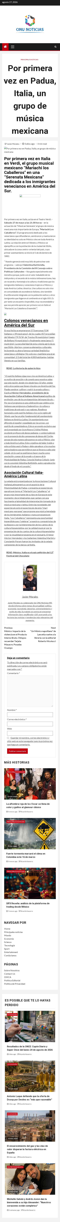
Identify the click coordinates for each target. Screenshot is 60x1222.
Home (7, 928)
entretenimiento (15, 1167)
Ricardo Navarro (27, 812)
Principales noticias (29, 60)
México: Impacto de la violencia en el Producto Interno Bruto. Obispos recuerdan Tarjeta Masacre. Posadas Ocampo (15, 637)
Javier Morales (13, 144)
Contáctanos (10, 955)
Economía (9, 938)
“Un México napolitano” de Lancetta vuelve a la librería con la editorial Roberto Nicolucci (43, 634)
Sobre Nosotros (12, 970)
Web (9, 728)
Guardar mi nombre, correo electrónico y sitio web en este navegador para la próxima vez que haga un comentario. (30, 741)
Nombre (12, 710)
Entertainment (11, 952)
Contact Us (9, 973)
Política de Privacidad (14, 983)
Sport (6, 948)
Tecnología (9, 945)
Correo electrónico (17, 719)
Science (7, 942)
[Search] (55, 46)
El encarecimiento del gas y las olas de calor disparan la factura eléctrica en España (27, 1149)
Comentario (13, 673)
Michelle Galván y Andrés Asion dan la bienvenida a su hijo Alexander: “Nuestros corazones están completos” (29, 1202)
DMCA (7, 977)
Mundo (7, 935)
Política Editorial (12, 980)
